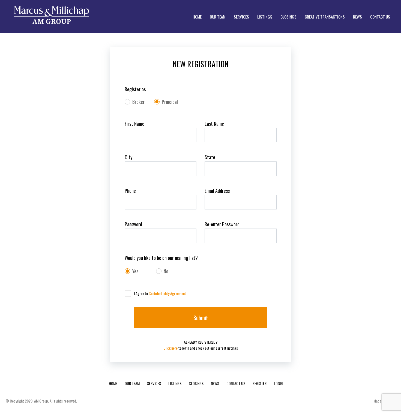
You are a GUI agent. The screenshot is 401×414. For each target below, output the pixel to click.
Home (113, 383)
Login (278, 383)
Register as (135, 89)
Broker (138, 102)
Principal (170, 102)
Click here (170, 348)
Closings (196, 383)
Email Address (217, 191)
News (215, 383)
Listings (174, 383)
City (128, 157)
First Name (134, 124)
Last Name (214, 124)
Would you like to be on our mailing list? (161, 258)
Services (154, 383)
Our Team (132, 383)
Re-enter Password (222, 224)
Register (260, 383)
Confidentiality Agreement (167, 293)
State (210, 157)
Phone (130, 191)
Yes (135, 271)
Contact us (235, 383)
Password (133, 224)
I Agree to (160, 293)
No (166, 271)
